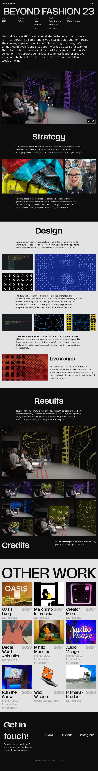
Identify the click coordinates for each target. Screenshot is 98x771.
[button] (92, 3)
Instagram (87, 735)
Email (49, 735)
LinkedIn (66, 735)
